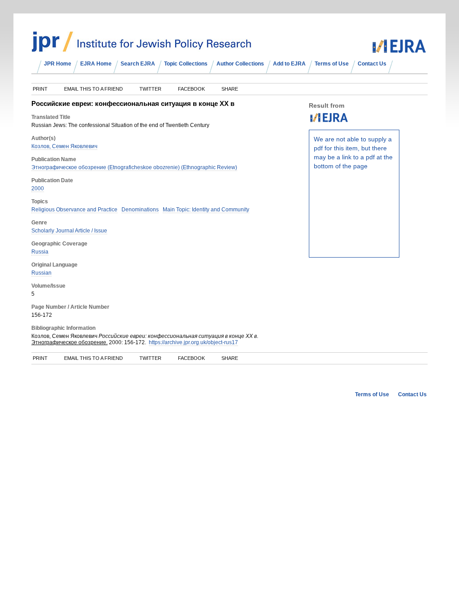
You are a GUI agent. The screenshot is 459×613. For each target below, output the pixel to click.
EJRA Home (96, 64)
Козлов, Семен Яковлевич (64, 146)
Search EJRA (138, 64)
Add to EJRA (289, 64)
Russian (41, 273)
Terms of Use (332, 64)
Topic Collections (186, 64)
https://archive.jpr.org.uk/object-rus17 (193, 342)
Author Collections (240, 64)
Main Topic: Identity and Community (206, 209)
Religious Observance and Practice (74, 209)
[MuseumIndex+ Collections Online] (141, 48)
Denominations (140, 209)
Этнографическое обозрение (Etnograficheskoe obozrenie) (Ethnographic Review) (134, 167)
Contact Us (372, 64)
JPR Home (57, 64)
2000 (37, 188)
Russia (39, 252)
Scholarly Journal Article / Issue (69, 231)
